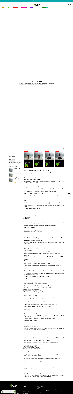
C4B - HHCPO (11, 155)
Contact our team (25, 389)
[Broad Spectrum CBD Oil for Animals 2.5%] (59, 155)
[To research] (4, 4)
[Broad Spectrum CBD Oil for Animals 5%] (49, 155)
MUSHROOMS (6, 7)
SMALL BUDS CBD (42, 7)
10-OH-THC (11, 152)
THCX (10, 7)
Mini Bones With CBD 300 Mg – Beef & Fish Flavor (28, 162)
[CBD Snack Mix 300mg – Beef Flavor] (38, 155)
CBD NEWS (24, 386)
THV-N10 (15, 7)
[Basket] (71, 4)
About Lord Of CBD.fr (26, 388)
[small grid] (63, 149)
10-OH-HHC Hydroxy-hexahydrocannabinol (15, 150)
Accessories (11, 153)
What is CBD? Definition (26, 393)
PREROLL (49, 7)
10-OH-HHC (30, 7)
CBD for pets (11, 161)
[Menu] (2, 4)
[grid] (61, 149)
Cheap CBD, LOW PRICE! (13, 159)
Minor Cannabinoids (12, 156)
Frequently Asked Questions (26, 391)
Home (24, 148)
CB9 (10, 157)
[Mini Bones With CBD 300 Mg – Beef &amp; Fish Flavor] (28, 155)
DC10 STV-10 (23, 7)
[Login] (68, 4)
